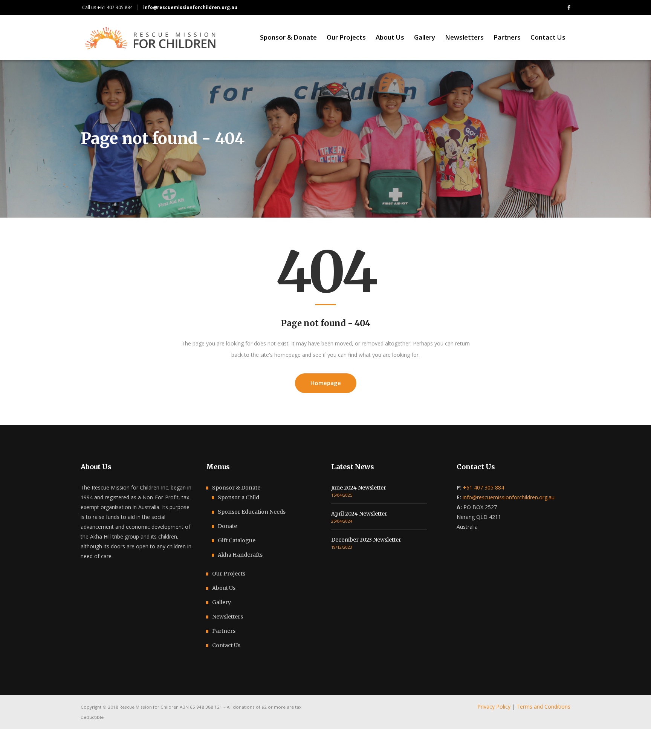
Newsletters (227, 616)
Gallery (221, 602)
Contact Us (226, 645)
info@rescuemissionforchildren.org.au (509, 497)
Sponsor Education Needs (252, 511)
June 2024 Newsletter (358, 487)
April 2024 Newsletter (359, 513)
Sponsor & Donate (236, 487)
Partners (223, 631)
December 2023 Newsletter (366, 539)
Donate (227, 526)
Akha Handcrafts (240, 554)
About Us (223, 588)
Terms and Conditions (543, 706)
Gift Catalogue (236, 540)
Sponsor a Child (238, 497)
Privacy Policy (493, 706)
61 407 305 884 (115, 7)
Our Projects (228, 573)
